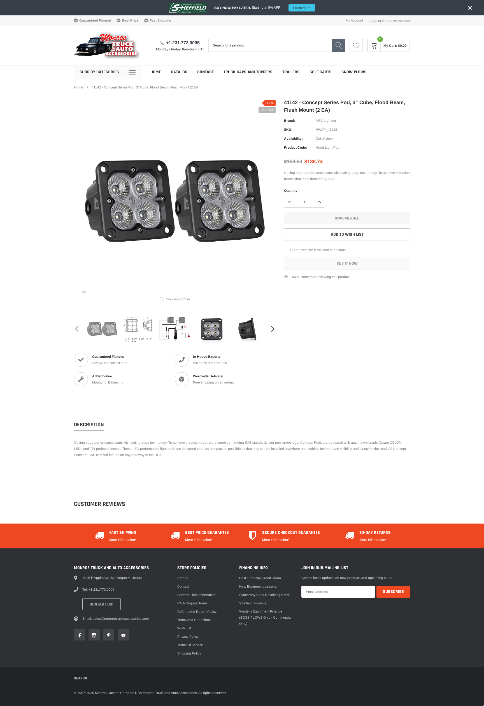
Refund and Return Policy (197, 612)
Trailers (291, 72)
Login (373, 20)
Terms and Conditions (194, 620)
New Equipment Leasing (258, 586)
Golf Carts (321, 72)
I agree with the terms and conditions (317, 250)
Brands (182, 578)
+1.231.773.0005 (183, 42)
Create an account (396, 20)
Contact (205, 72)
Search (80, 678)
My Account (354, 20)
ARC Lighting (326, 121)
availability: (293, 139)
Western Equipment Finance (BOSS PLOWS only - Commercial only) (265, 617)
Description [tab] (89, 424)
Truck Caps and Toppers (248, 72)
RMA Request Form (192, 603)
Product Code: (295, 147)
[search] (338, 45)
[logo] (107, 45)
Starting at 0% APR (262, 8)
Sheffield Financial (253, 603)
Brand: (289, 121)
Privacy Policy (188, 637)
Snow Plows (354, 72)
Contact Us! (101, 604)
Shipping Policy (189, 653)
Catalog (179, 72)
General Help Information (196, 595)
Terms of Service (190, 645)
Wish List (184, 628)
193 (293, 277)
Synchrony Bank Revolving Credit (264, 595)
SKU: (288, 130)
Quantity (290, 191)
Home (155, 72)
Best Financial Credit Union (260, 578)
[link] (356, 45)
